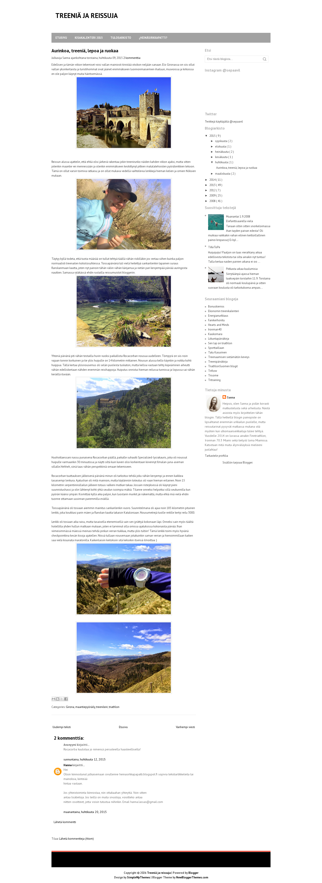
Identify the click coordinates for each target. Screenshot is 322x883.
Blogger (247, 462)
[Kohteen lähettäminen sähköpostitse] (53, 699)
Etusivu (61, 38)
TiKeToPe (214, 247)
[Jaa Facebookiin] (66, 699)
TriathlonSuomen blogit (223, 366)
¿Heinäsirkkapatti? (153, 38)
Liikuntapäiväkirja (218, 339)
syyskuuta (221, 141)
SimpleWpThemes (139, 877)
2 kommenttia (131, 58)
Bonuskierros (216, 306)
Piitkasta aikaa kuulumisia (242, 269)
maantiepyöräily (85, 707)
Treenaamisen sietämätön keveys (228, 357)
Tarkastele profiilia (216, 456)
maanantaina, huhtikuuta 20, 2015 (85, 812)
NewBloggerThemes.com (192, 877)
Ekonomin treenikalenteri (223, 311)
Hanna (68, 765)
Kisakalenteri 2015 (89, 38)
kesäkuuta (221, 157)
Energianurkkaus (218, 316)
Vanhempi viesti (185, 727)
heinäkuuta (222, 152)
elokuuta (221, 146)
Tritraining (214, 380)
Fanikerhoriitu (216, 320)
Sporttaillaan (216, 348)
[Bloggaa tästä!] (57, 699)
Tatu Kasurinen (217, 352)
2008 (212, 201)
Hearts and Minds (218, 325)
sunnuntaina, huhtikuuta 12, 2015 (85, 759)
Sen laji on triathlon (220, 343)
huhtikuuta (222, 162)
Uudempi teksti (62, 727)
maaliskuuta (223, 174)
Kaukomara (215, 334)
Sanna (231, 397)
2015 (212, 136)
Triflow (212, 371)
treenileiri (102, 707)
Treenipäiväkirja (218, 361)
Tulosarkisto (120, 38)
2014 (212, 180)
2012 (212, 190)
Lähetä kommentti (65, 822)
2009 (212, 195)
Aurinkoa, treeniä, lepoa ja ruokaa (84, 51)
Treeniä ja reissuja (86, 15)
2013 (212, 185)
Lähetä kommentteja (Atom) (76, 839)
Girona (70, 707)
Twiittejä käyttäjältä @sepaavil (224, 121)
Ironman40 (214, 329)
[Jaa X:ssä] (62, 699)
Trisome (213, 375)
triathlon (114, 707)
